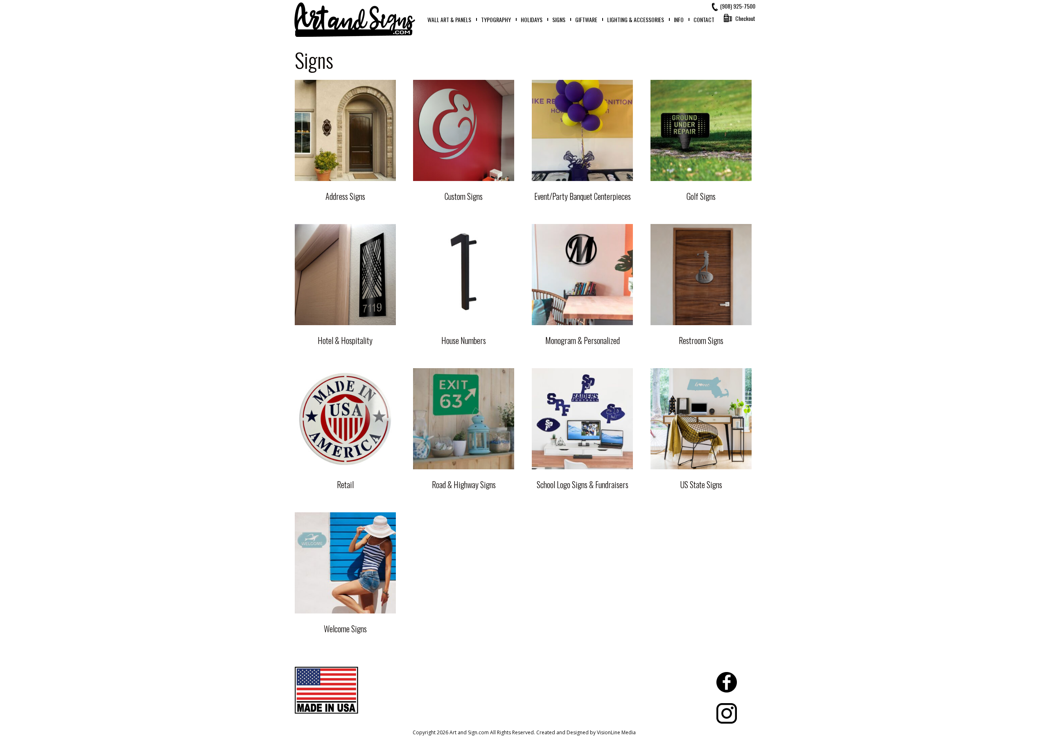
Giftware (586, 20)
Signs (558, 20)
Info (679, 20)
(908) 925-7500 (737, 6)
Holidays (531, 20)
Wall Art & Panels (449, 20)
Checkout (745, 18)
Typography (496, 20)
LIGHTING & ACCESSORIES (635, 20)
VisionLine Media (616, 732)
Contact (703, 20)
